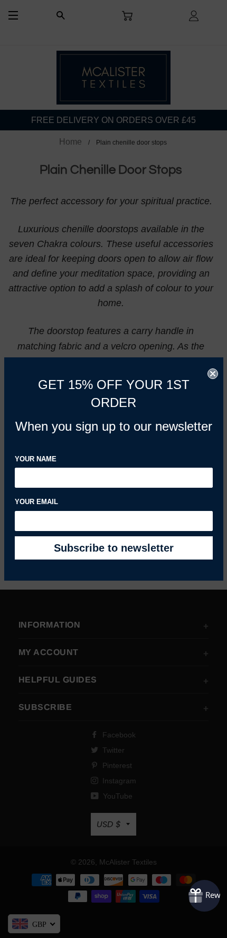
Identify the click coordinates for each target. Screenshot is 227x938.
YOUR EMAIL (36, 502)
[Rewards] (204, 896)
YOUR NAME (35, 459)
